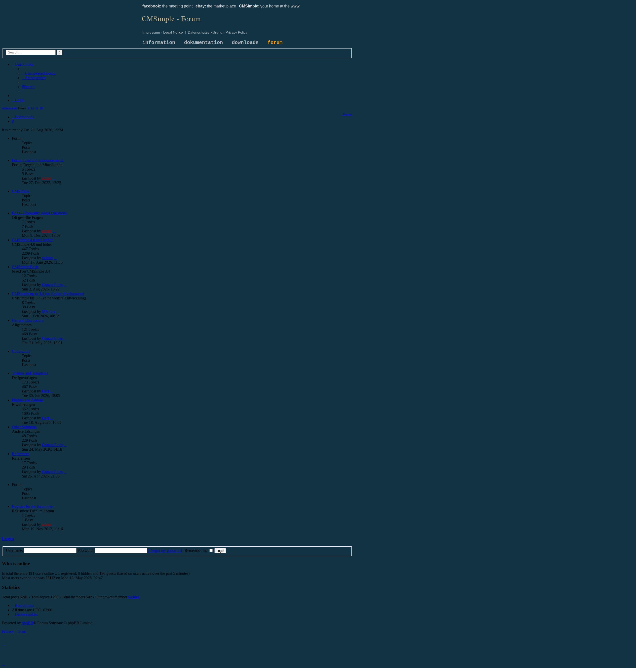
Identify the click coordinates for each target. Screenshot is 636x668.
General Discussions (28, 320)
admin (47, 178)
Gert (45, 391)
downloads (245, 43)
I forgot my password (165, 550)
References (20, 454)
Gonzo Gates (52, 285)
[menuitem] (38, 73)
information (158, 43)
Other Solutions (24, 427)
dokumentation (203, 43)
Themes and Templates (30, 373)
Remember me (196, 550)
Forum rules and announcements (37, 160)
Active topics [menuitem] (9, 107)
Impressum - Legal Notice (162, 32)
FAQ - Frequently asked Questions (39, 213)
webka (133, 597)
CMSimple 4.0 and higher (32, 240)
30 (36, 107)
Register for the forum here (33, 506)
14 (32, 107)
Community (21, 351)
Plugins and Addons (27, 400)
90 (41, 107)
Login (8, 538)
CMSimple (20, 191)
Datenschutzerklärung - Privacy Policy (217, 32)
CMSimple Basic (25, 267)
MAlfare (48, 311)
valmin (47, 258)
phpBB (27, 623)
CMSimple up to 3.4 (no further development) (48, 293)
